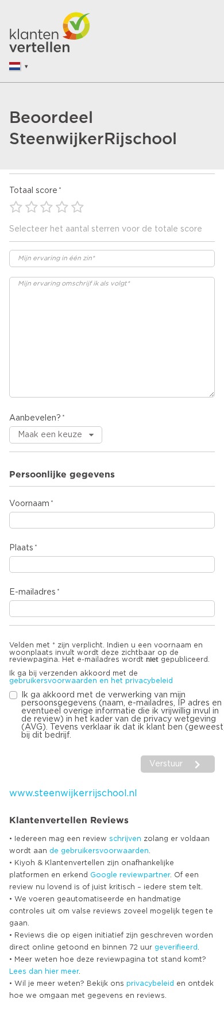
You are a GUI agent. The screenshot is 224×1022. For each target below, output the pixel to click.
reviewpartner (144, 874)
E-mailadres (32, 592)
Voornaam (29, 504)
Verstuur (166, 764)
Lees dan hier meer (44, 971)
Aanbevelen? (35, 418)
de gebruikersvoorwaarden (99, 850)
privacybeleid (150, 983)
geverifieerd (176, 947)
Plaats (21, 548)
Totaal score (33, 191)
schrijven (125, 838)
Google (103, 874)
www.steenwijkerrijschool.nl (73, 793)
